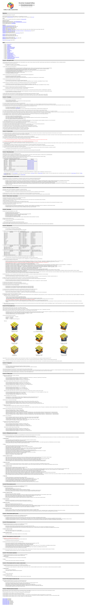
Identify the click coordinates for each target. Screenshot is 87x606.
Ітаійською (4, 34)
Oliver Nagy (9, 28)
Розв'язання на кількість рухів (11, 55)
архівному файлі (23, 174)
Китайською (4, 25)
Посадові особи (9, 44)
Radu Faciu (9, 31)
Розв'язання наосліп (10, 53)
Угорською (4, 28)
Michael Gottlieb (40, 173)
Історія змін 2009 (5, 599)
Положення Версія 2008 (6, 600)
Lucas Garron (32, 173)
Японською (4, 29)
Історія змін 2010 (5, 598)
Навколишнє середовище (10, 48)
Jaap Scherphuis (15, 173)
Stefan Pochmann (73, 173)
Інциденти (8, 51)
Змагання (8, 49)
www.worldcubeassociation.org (18, 21)
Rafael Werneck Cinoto (28, 30)
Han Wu (13, 26)
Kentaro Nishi (10, 29)
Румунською (4, 31)
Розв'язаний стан (9, 50)
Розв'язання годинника (10, 56)
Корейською (4, 38)
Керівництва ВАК (23, 19)
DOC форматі (14, 23)
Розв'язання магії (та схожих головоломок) (13, 57)
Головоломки (9, 45)
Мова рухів (8, 52)
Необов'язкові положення (10, 58)
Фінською (4, 37)
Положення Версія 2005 (6, 603)
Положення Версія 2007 (6, 601)
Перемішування (9, 46)
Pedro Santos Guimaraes (12, 30)
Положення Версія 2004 (6, 604)
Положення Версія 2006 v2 (6, 602)
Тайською (4, 35)
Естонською (4, 27)
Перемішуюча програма (30, 160)
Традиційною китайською (6, 26)
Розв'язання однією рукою (10, 54)
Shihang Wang (10, 25)
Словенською (4, 32)
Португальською (5, 30)
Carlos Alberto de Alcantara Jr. (20, 30)
